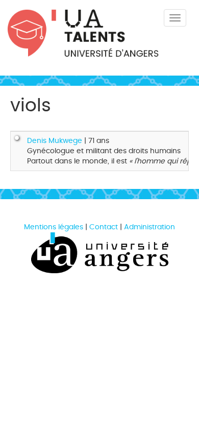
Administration (149, 227)
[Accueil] (83, 42)
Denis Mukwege (54, 140)
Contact (103, 227)
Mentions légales (53, 227)
